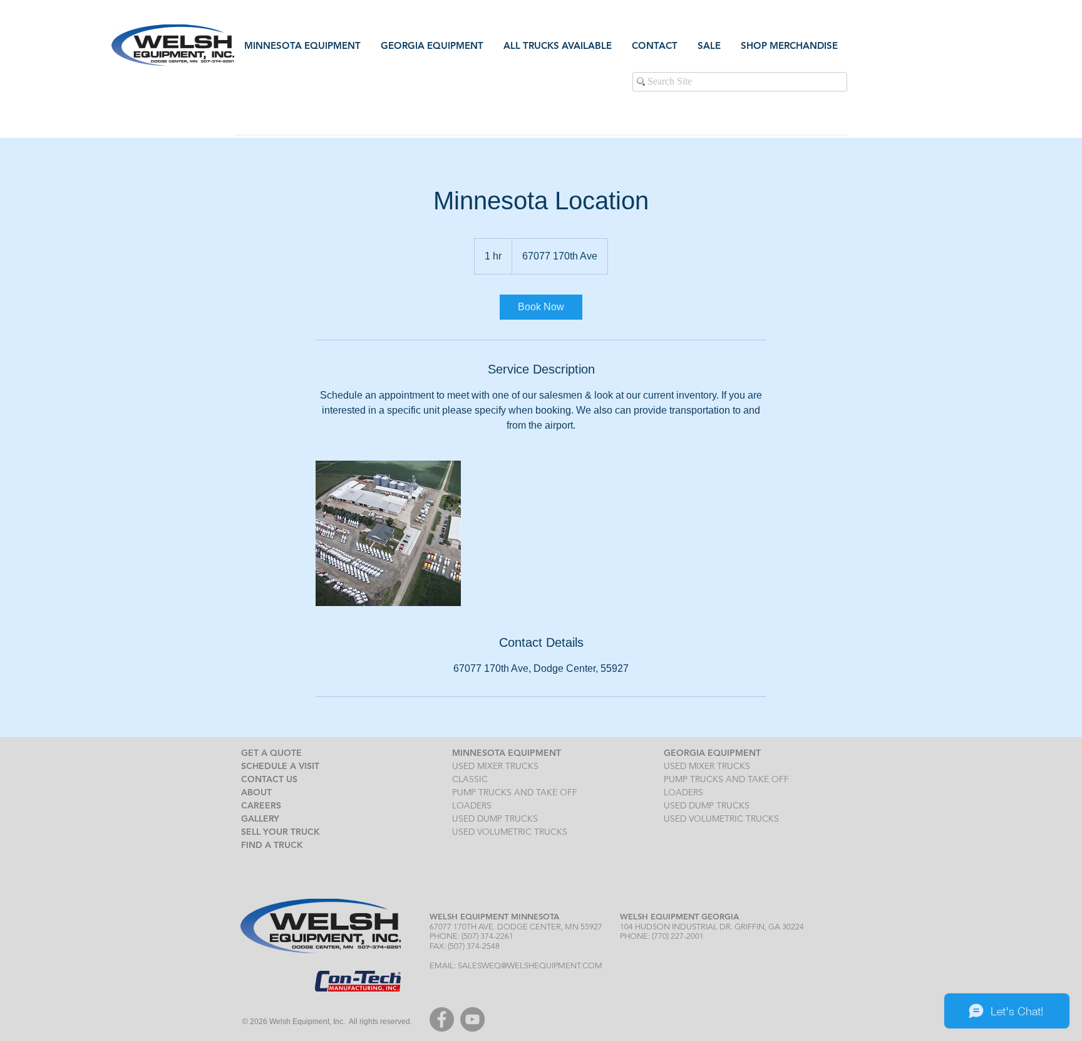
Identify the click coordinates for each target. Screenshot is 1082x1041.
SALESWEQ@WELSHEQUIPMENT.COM (530, 965)
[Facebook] (442, 1019)
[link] (541, 307)
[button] (655, 45)
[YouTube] (472, 1019)
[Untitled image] (388, 533)
